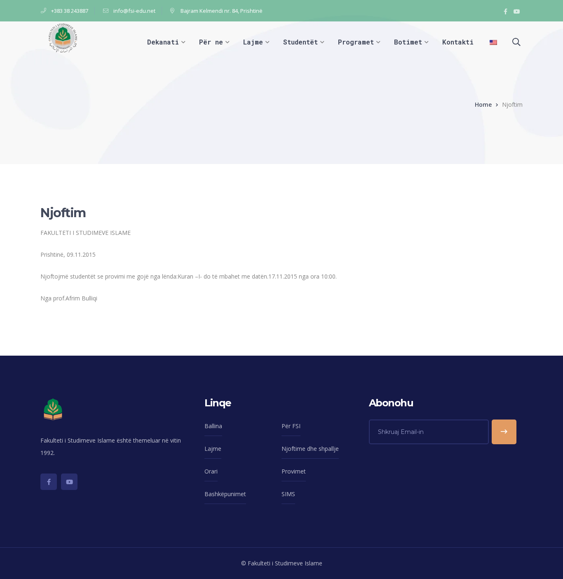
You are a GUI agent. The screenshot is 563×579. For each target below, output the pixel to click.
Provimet (294, 471)
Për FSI (291, 426)
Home (483, 104)
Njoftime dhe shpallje (310, 448)
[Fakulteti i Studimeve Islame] (63, 37)
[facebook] (48, 482)
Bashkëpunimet (225, 494)
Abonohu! (504, 432)
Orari (211, 471)
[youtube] (69, 482)
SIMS (288, 494)
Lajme (212, 448)
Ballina (213, 426)
